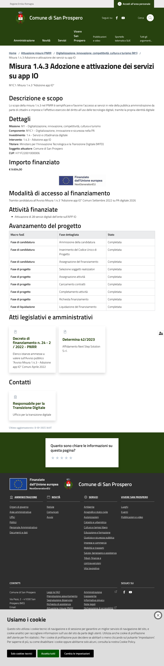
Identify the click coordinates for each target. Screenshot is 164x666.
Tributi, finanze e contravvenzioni (92, 560)
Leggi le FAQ (53, 592)
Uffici (12, 517)
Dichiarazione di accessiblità (98, 608)
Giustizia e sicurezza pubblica (99, 537)
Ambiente (89, 507)
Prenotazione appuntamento (62, 596)
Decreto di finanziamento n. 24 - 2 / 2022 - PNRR (32, 342)
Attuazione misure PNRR (36, 53)
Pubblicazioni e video (132, 517)
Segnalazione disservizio (59, 600)
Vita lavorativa (91, 568)
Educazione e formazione (97, 532)
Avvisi (50, 517)
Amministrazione (26, 497)
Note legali (89, 604)
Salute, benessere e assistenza (100, 553)
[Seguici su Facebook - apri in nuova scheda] (115, 18)
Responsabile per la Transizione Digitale (29, 405)
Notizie (50, 507)
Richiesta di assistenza (59, 604)
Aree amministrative (20, 512)
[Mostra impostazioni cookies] (161, 333)
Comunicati (53, 512)
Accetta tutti (48, 653)
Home (12, 53)
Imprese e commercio (95, 543)
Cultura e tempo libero (95, 527)
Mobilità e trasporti (94, 548)
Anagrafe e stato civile (96, 512)
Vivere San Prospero (134, 497)
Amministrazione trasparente (93, 594)
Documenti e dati (19, 532)
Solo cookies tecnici (21, 653)
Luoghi (124, 507)
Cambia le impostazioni (77, 653)
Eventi (124, 512)
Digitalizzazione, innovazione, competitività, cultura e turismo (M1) (96, 53)
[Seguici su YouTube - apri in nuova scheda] (122, 18)
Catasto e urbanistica (95, 522)
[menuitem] (24, 41)
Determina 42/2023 (78, 339)
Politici (13, 522)
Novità (56, 497)
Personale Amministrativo (23, 527)
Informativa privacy (94, 600)
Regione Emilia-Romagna (22, 3)
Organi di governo (19, 507)
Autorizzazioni (91, 517)
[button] (150, 18)
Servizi (93, 497)
